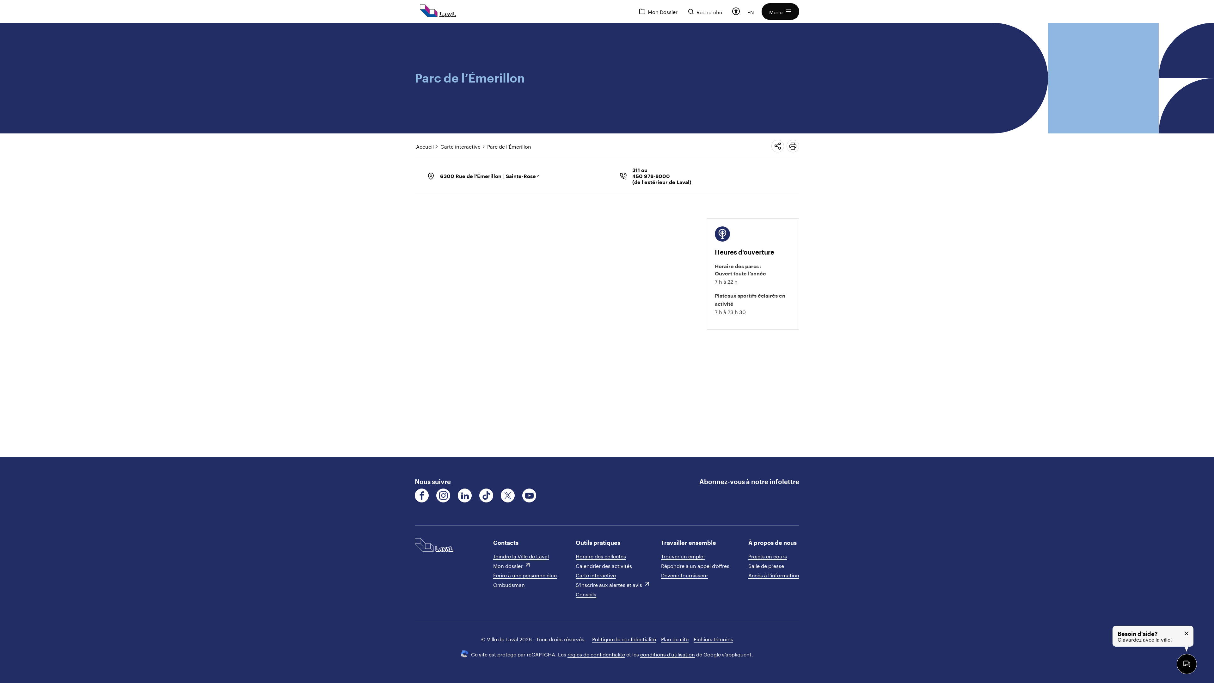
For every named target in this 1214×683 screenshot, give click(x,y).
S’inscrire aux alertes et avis (609, 584)
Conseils (586, 594)
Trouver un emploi (683, 556)
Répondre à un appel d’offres (695, 565)
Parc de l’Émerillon (509, 146)
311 (636, 170)
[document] (607, 240)
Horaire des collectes (601, 556)
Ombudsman (509, 584)
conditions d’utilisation (667, 654)
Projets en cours (767, 556)
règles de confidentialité (596, 654)
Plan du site (675, 639)
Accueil (425, 146)
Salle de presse (766, 565)
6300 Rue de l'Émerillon (470, 176)
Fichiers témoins (713, 639)
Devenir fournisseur (684, 575)
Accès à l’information (773, 575)
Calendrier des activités (604, 565)
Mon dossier (508, 565)
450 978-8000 (651, 176)
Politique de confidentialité (624, 639)
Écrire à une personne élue (525, 575)
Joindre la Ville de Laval (521, 556)
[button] (780, 11)
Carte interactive (460, 146)
